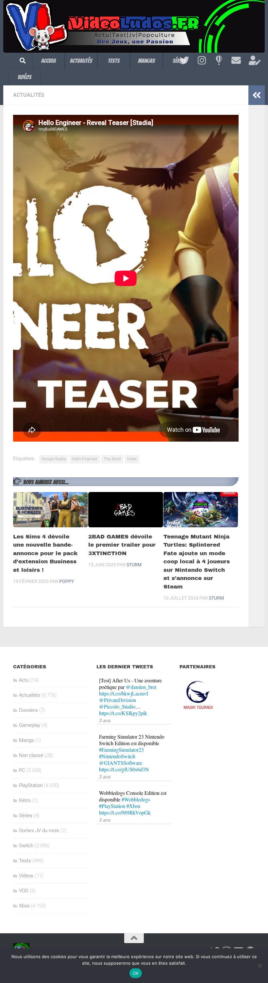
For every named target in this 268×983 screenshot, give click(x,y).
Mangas (146, 61)
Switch (26, 846)
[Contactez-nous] (236, 60)
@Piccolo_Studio (117, 706)
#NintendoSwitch (117, 756)
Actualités (81, 61)
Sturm (134, 564)
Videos (26, 876)
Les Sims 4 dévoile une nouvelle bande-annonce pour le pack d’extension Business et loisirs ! (45, 553)
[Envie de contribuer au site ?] (253, 60)
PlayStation (31, 785)
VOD (23, 891)
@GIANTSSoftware (120, 762)
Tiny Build (112, 459)
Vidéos (24, 77)
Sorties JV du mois (39, 831)
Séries (25, 815)
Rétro (25, 800)
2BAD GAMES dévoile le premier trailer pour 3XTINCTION (122, 545)
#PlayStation (112, 805)
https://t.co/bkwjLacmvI (123, 693)
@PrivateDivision (117, 699)
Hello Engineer (84, 459)
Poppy (66, 581)
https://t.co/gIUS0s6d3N (124, 769)
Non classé (31, 755)
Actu (24, 680)
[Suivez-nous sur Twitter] (184, 60)
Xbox (24, 906)
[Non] (260, 965)
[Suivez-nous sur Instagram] (202, 60)
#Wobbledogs (136, 799)
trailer (132, 459)
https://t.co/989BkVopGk (125, 812)
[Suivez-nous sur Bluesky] (219, 60)
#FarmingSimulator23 (121, 749)
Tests (114, 61)
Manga (26, 740)
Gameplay (29, 725)
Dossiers (28, 710)
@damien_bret (141, 686)
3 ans (105, 720)
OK (136, 973)
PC (22, 770)
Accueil (48, 61)
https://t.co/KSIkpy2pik (123, 713)
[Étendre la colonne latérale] (256, 95)
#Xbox (133, 805)
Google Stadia (54, 459)
